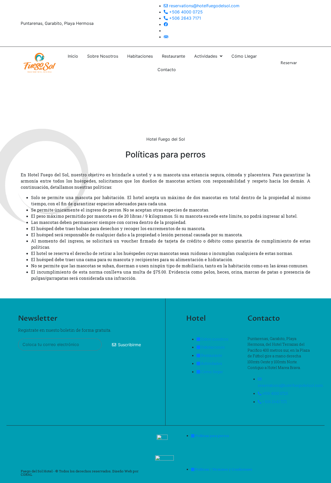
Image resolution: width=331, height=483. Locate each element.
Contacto (166, 69)
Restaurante (173, 56)
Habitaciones (140, 56)
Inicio (73, 56)
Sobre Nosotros (102, 56)
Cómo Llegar (244, 56)
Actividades (205, 56)
